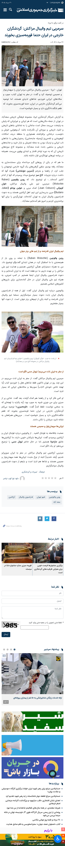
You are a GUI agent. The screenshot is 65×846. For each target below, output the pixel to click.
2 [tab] (11, 649)
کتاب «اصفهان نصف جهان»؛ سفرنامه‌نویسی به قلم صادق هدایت (33, 824)
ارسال (6, 634)
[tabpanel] (32, 679)
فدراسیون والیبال (26, 497)
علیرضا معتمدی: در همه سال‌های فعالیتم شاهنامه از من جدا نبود (33, 808)
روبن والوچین (54, 497)
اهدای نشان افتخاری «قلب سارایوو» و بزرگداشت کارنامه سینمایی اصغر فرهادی (32, 802)
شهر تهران (41, 497)
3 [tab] (8, 649)
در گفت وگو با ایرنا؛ (55, 23)
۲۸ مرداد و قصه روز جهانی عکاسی (46, 820)
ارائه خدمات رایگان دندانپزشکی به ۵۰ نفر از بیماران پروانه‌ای (37, 698)
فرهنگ (41, 472)
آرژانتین (12, 497)
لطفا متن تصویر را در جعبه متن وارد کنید (46, 622)
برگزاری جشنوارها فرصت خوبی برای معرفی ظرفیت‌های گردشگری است (48, 569)
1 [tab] (14, 649)
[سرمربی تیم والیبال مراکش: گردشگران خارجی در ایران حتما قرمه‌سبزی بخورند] (32, 226)
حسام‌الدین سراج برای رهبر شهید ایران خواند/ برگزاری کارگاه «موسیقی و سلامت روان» (31, 790)
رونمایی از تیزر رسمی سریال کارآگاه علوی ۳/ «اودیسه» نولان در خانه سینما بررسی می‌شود (32, 814)
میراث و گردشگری (29, 472)
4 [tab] (4, 649)
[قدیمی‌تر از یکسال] (47, 553)
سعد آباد (56, 502)
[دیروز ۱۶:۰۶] (32, 673)
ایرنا (37, 10)
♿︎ (58, 838)
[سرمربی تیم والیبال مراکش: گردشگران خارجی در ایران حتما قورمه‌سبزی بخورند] (32, 65)
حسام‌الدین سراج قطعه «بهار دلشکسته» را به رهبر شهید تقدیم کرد (33, 796)
